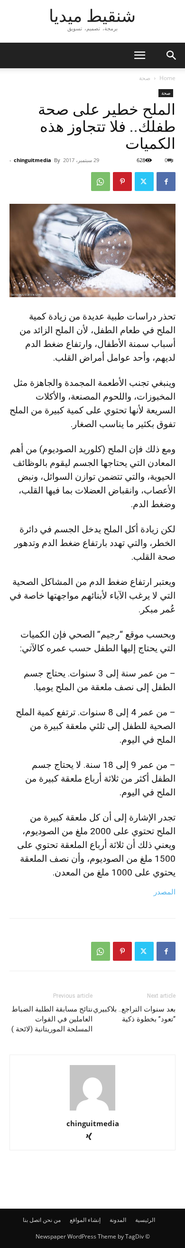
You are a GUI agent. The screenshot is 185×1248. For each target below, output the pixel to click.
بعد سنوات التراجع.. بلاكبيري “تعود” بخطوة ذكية (134, 1014)
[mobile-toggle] (139, 55)
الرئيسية (145, 1220)
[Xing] (93, 1137)
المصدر (165, 891)
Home (167, 78)
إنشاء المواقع (85, 1220)
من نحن (52, 1220)
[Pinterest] (122, 181)
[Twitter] (144, 181)
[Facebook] (166, 181)
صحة (144, 78)
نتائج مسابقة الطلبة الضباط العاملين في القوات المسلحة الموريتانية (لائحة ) (51, 1019)
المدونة (118, 1220)
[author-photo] (92, 1110)
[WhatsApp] (100, 181)
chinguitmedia (32, 160)
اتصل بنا (32, 1220)
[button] (171, 55)
